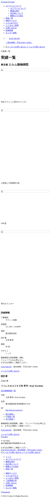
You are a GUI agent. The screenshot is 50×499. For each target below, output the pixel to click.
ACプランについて (13, 6)
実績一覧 (9, 18)
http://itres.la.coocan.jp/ (14, 410)
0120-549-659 (6, 367)
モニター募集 (11, 33)
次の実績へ (10, 419)
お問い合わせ (11, 28)
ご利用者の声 (11, 481)
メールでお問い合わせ (30, 452)
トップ (8, 457)
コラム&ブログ (12, 23)
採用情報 (9, 30)
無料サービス (11, 21)
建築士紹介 (15, 11)
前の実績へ (10, 414)
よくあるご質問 (12, 26)
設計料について (16, 13)
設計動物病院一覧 (8, 391)
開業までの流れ (16, 16)
